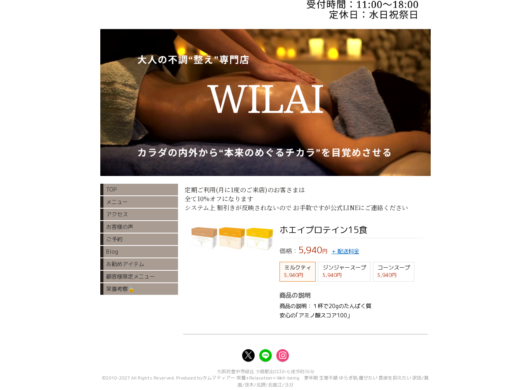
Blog (112, 251)
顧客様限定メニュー (130, 276)
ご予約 (114, 239)
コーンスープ (393, 271)
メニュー (117, 201)
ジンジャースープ (344, 271)
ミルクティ (297, 271)
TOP (111, 189)
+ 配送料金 (345, 251)
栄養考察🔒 (120, 288)
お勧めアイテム (125, 264)
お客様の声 (119, 226)
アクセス (117, 214)
